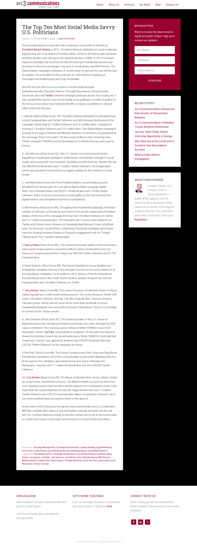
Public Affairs (40, 451)
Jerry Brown (32, 290)
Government (27, 451)
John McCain (71, 457)
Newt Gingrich (57, 460)
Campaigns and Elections (67, 447)
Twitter (49, 95)
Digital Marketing (104, 447)
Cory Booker (33, 377)
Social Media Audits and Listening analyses (67, 451)
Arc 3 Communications (38, 4)
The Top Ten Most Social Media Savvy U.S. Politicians (68, 29)
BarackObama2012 (43, 454)
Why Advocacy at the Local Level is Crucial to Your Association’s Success (154, 145)
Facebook (101, 454)
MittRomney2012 (30, 460)
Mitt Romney (104, 457)
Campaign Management (44, 447)
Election (92, 454)
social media (103, 460)
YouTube (49, 332)
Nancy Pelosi (32, 244)
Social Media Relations (97, 451)
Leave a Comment (66, 38)
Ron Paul (93, 460)
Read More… (142, 219)
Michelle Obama (90, 457)
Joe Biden (45, 457)
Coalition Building (87, 447)
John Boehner (57, 457)
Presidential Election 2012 (76, 460)
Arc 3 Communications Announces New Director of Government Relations (155, 113)
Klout (79, 457)
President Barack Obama (36, 49)
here (109, 506)
